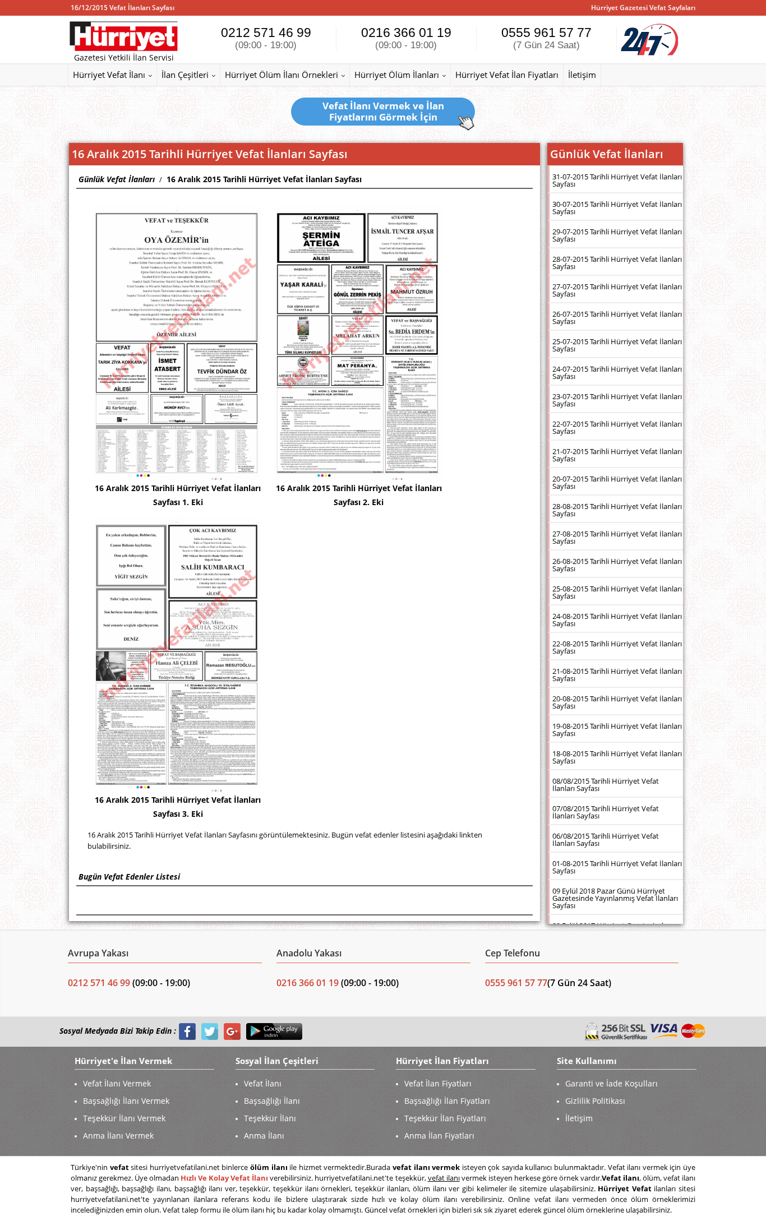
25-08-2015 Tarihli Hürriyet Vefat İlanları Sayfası (617, 592)
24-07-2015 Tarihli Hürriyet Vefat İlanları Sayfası (617, 372)
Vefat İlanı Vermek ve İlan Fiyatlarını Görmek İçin (383, 111)
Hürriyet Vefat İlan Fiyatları (507, 74)
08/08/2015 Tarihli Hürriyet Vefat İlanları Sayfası (605, 784)
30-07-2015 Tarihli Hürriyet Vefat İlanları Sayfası (617, 207)
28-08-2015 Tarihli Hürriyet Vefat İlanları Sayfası (617, 510)
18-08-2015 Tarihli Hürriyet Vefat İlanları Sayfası (617, 757)
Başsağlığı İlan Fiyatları (447, 1100)
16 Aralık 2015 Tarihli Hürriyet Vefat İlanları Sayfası (264, 179)
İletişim (582, 74)
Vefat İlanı (263, 1083)
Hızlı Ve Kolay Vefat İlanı (224, 1178)
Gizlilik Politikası (595, 1100)
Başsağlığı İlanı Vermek (126, 1100)
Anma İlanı (264, 1135)
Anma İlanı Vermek (118, 1135)
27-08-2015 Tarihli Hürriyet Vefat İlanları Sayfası (617, 537)
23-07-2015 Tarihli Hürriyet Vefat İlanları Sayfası (617, 400)
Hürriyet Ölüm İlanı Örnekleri (281, 74)
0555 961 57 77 (546, 37)
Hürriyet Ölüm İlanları (396, 74)
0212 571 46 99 (266, 37)
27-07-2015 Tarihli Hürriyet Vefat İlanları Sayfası (617, 290)
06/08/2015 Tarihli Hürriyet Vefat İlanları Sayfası (605, 839)
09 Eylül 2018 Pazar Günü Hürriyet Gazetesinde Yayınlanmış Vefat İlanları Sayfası (615, 898)
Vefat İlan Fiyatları (438, 1083)
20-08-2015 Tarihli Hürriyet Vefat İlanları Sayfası (617, 702)
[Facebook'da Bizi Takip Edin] (187, 1031)
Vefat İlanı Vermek (117, 1083)
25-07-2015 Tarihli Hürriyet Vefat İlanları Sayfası (617, 345)
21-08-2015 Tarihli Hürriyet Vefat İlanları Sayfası (617, 674)
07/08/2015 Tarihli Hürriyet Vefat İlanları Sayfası (605, 812)
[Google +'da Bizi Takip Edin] (232, 1031)
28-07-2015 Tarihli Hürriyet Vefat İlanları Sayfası (617, 262)
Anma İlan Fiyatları (439, 1135)
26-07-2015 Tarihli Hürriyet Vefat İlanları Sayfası (617, 317)
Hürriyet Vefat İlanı (109, 74)
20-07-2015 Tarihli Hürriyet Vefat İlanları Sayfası (617, 482)
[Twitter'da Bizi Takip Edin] (209, 1031)
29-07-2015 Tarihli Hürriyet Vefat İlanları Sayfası (617, 235)
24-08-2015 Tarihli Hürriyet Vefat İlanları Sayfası (617, 619)
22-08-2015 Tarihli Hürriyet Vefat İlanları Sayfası (617, 647)
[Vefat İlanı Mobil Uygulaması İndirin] (274, 1031)
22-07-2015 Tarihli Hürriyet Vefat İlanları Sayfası (617, 427)
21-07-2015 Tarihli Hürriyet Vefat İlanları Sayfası (617, 455)
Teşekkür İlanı (270, 1118)
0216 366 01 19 (406, 37)
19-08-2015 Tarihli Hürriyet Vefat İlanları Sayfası (617, 729)
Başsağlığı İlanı (272, 1100)
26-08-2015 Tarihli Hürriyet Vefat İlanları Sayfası (617, 565)
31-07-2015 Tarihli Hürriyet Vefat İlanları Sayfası (617, 180)
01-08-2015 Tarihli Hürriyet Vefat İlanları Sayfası (617, 867)
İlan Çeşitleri (185, 74)
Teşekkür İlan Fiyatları (445, 1118)
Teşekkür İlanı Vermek (124, 1118)
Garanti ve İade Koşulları (611, 1083)
